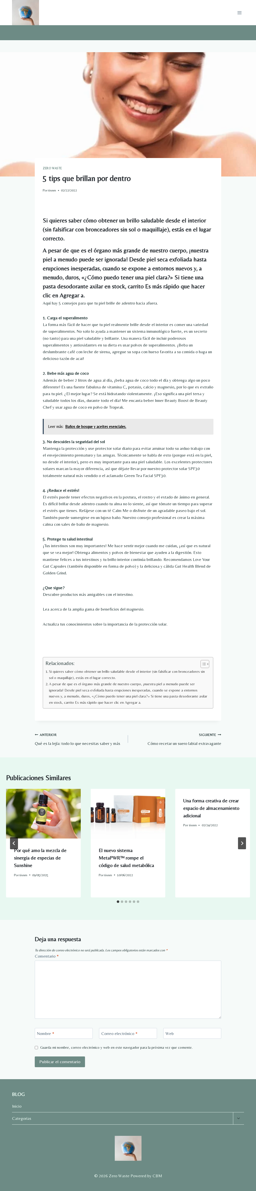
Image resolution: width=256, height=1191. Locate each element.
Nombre (45, 1033)
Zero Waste (52, 168)
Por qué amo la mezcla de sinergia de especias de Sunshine (40, 857)
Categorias (21, 1118)
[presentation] (43, 814)
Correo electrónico (119, 1033)
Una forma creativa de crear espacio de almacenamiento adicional (211, 808)
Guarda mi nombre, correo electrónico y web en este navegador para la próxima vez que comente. (116, 1047)
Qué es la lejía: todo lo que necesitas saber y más (77, 739)
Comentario (47, 956)
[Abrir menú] (239, 12)
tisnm (52, 190)
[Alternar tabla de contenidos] (202, 664)
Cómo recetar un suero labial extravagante (184, 739)
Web (170, 1033)
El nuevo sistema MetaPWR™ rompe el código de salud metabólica (126, 857)
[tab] (118, 901)
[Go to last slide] (14, 843)
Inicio (17, 1106)
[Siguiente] (242, 843)
